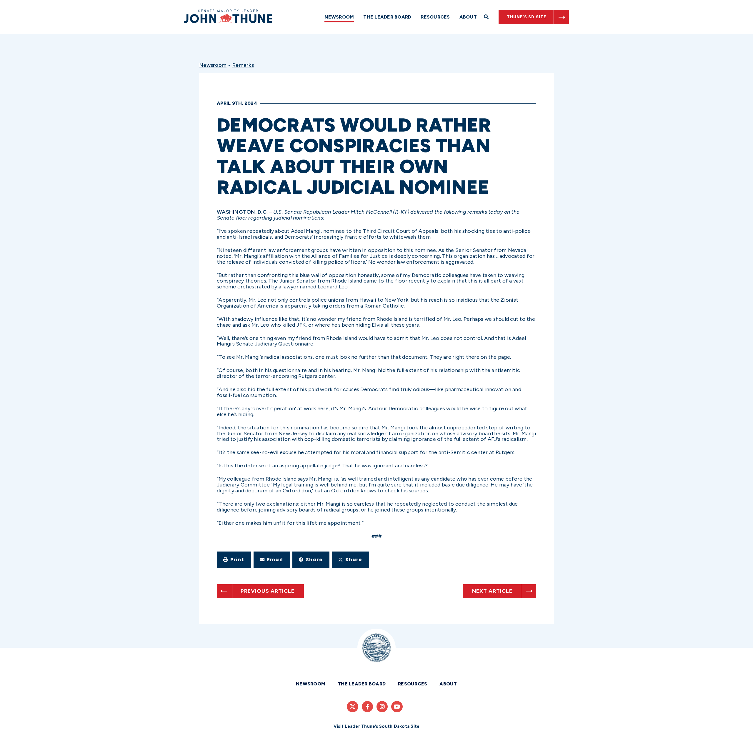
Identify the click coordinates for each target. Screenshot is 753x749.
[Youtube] (396, 706)
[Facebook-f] (367, 706)
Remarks (243, 65)
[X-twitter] (352, 706)
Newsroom (339, 17)
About (468, 17)
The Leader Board (387, 17)
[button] (234, 560)
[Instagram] (382, 706)
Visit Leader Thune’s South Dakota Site (377, 726)
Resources (435, 17)
